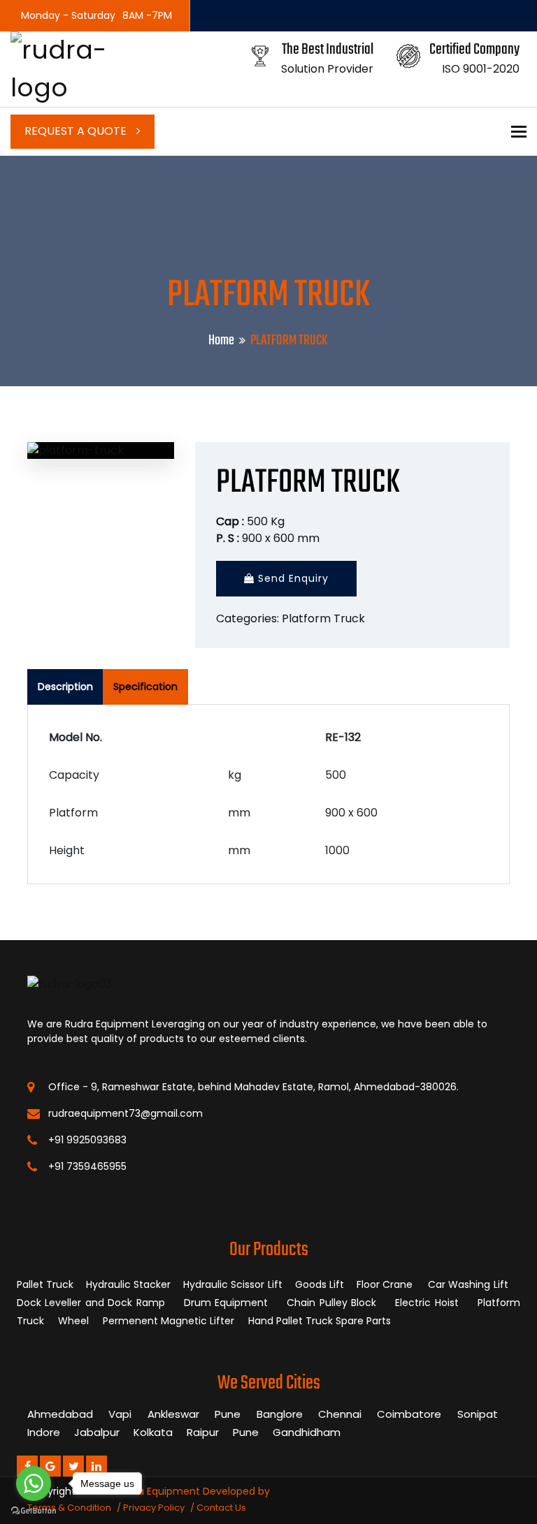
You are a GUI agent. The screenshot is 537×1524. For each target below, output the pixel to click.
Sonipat (477, 1414)
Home (221, 340)
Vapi (119, 1414)
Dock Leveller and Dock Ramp (93, 1303)
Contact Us (221, 1507)
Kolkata (153, 1432)
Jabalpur (97, 1432)
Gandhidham (307, 1432)
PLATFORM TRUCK (308, 483)
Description (65, 687)
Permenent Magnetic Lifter (170, 1321)
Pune (228, 1414)
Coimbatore (409, 1414)
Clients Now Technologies (335, 1491)
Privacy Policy (154, 1507)
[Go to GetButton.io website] (33, 1510)
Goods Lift (319, 1284)
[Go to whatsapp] (33, 1483)
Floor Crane (386, 1284)
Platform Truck (323, 618)
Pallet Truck (45, 1284)
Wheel (75, 1321)
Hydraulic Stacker (128, 1284)
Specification (145, 687)
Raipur (203, 1432)
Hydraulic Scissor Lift (232, 1284)
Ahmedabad (60, 1414)
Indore (43, 1432)
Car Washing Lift (469, 1284)
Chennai (339, 1414)
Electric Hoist (428, 1303)
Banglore (280, 1414)
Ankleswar (173, 1414)
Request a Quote (76, 131)
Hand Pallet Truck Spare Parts (321, 1321)
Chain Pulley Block (333, 1303)
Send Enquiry (292, 578)
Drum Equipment (228, 1303)
